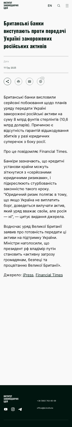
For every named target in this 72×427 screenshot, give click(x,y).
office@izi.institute (45, 408)
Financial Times (49, 275)
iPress (28, 275)
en (50, 5)
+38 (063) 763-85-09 (46, 401)
